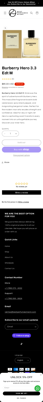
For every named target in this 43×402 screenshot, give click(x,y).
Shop (7, 252)
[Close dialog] (41, 375)
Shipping (5, 87)
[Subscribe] (35, 327)
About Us (9, 257)
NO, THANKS (21, 398)
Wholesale (9, 263)
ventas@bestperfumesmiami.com (20, 312)
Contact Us (9, 268)
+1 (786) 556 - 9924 (13, 298)
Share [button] (6, 162)
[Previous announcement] (4, 3)
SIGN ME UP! (21, 393)
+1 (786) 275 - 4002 (13, 288)
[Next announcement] (38, 3)
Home (7, 246)
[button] (5, 13)
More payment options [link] (21, 155)
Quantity (5, 129)
